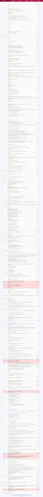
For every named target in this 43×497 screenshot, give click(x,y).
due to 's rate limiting (12, 32)
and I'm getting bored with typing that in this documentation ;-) (15, 237)
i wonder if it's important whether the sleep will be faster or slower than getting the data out (19, 275)
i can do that (9, 78)
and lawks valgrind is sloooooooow (12, 479)
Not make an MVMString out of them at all (13, 74)
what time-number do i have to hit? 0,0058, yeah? (14, 230)
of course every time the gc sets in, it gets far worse (14, 245)
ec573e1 (11, 281)
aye (8, 3)
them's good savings (10, 163)
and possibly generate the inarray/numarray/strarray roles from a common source (17, 413)
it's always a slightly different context (12, 240)
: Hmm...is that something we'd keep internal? (14, 393)
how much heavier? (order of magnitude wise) (13, 111)
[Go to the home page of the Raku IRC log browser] (10, 1)
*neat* (8, 102)
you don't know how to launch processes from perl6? (14, 139)
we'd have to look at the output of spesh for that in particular (15, 383)
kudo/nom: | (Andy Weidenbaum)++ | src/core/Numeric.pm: (16, 282)
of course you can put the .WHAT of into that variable (15, 343)
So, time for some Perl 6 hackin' (11, 41)
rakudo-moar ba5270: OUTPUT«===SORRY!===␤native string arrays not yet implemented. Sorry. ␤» (20, 387)
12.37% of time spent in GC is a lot (12, 252)
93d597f (11, 360)
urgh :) (8, 243)
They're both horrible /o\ (11, 144)
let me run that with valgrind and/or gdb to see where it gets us (15, 478)
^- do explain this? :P (10, 228)
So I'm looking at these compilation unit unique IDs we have (15, 45)
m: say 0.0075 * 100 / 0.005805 (11, 247)
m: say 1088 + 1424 (10, 99)
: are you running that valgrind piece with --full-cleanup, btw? (16, 114)
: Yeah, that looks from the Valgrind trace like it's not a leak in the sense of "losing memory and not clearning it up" (22, 125)
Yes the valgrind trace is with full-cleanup (13, 121)
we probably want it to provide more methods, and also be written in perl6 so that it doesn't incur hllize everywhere (21, 390)
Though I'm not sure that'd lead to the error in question (14, 153)
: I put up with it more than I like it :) (13, 436)
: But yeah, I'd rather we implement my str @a (14, 394)
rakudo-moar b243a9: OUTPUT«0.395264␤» (13, 106)
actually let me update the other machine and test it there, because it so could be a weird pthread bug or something (21, 485)
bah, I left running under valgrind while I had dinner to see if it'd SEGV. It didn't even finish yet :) (21, 264)
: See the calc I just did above (12, 113)
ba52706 (11, 285)
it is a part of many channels (11, 289)
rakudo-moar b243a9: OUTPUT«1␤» (12, 224)
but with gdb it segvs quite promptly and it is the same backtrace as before (17, 482)
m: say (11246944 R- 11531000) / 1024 (12, 92)
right (8, 57)
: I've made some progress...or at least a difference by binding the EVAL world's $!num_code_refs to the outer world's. (21, 411)
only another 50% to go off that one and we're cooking (14, 171)
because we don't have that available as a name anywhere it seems (16, 350)
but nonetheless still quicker (11, 298)
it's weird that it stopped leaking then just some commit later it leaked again (17, 122)
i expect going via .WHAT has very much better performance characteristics (17, 337)
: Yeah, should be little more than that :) (13, 400)
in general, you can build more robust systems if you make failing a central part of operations (19, 133)
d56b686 (11, 453)
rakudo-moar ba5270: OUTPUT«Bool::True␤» (13, 340)
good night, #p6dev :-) (10, 491)
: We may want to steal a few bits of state (13, 415)
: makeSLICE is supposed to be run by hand (14, 451)
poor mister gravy (10, 44)
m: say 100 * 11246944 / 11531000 (12, 89)
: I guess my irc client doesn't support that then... (14, 351)
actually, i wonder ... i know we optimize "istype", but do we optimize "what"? (17, 380)
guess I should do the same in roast (12, 18)
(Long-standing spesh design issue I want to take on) (14, 216)
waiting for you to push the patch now (12, 79)
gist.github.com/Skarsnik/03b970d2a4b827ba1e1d (18, 109)
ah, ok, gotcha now (10, 336)
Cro (18, 494)
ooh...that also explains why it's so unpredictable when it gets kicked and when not (18, 291)
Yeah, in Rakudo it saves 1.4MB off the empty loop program (15, 63)
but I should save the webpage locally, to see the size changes (15, 123)
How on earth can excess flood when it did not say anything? (16, 280)
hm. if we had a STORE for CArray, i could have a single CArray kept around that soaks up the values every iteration (21, 254)
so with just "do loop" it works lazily (12, 229)
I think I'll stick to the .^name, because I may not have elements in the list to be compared (18, 333)
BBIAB (8, 262)
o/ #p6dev (9, 38)
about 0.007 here (10, 234)
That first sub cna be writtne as (11, 186)
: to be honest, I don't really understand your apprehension (15, 442)
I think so (9, 370)
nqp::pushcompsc (15, 151)
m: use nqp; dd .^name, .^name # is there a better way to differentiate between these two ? (21, 302)
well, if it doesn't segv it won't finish (12, 266)
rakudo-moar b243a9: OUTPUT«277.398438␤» (13, 94)
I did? (8, 80)
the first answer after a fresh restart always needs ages (14, 31)
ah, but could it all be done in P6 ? (12, 402)
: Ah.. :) (9, 419)
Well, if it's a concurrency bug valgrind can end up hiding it (15, 274)
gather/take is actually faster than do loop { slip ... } (14, 260)
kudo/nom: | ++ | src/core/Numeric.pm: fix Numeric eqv (14, 286)
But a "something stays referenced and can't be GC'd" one (15, 126)
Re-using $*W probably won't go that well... (13, 148)
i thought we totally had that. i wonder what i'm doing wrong (15, 210)
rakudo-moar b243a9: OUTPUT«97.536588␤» (13, 91)
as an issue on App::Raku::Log (28, 495)
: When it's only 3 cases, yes (12, 422)
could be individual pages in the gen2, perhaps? (13, 129)
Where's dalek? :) (10, 81)
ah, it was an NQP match (11, 86)
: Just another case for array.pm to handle (13, 396)
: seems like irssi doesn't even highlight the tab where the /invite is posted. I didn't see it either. (20, 354)
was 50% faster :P (10, 179)
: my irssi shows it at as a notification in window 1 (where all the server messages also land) (19, 356)
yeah (8, 54)
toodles (8, 493)
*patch (8, 87)
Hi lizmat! (9, 292)
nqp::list (12, 302)
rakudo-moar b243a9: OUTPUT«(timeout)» (13, 227)
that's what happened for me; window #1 (12, 357)
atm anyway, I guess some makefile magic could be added (15, 452)
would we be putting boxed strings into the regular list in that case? (16, 369)
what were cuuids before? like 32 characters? (13, 59)
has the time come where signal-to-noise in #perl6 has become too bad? (16, 10)
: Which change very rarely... (12, 428)
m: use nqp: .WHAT (11, 315)
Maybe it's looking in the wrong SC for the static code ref (14, 167)
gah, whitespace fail (10, 190)
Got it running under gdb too (11, 270)
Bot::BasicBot (11, 32)
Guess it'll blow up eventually (11, 271)
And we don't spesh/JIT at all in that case (13, 215)
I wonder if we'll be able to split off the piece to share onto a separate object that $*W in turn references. (20, 467)
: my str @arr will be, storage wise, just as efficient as (16, 404)
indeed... (9, 406)
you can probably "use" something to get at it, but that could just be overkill (17, 353)
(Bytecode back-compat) (11, 56)
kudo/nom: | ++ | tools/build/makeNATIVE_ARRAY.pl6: (16, 489)
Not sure (9, 278)
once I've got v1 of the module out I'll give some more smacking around (16, 305)
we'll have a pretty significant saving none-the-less (14, 58)
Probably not (9, 152)
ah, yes (8, 14)
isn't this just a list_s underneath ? (12, 388)
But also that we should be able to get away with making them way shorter (17, 47)
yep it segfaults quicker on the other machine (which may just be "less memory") (17, 486)
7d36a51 (11, 391)
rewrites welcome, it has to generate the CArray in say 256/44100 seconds (17, 196)
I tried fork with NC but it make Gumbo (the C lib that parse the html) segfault (17, 138)
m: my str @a (9, 385)
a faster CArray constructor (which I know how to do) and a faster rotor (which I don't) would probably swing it (21, 306)
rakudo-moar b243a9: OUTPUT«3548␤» (12, 160)
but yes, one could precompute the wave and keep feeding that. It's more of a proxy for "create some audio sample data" (21, 205)
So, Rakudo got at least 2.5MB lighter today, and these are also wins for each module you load (19, 104)
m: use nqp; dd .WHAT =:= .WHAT (14, 339)
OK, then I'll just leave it (10, 269)
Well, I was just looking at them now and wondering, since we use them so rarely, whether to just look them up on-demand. (21, 73)
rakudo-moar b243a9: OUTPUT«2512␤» (12, 101)
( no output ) (9, 320)
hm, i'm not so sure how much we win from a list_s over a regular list (16, 368)
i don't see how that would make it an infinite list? (14, 192)
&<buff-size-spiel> (10, 242)
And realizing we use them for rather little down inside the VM (15, 46)
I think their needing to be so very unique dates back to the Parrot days (16, 51)
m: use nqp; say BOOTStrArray (11, 346)
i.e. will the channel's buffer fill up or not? (13, 276)
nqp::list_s (16, 302)
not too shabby (9, 95)
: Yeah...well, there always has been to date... (13, 461)
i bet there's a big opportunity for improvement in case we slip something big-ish (17, 261)
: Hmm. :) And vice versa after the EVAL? (13, 414)
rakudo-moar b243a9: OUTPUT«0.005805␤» (13, 200)
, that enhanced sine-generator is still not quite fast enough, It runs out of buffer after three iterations (21, 295)
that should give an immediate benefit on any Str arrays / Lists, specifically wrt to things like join (19, 366)
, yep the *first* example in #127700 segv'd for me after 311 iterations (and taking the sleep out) (20, 476)
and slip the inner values (10, 184)
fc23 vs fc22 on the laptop (11, 487)
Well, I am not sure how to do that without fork (13, 137)
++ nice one (10, 170)
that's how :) (9, 290)
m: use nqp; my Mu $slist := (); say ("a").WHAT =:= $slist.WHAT (17, 330)
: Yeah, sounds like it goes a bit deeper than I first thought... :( (15, 464)
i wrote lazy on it (10, 218)
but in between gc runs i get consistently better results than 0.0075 (16, 246)
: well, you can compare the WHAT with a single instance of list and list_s (17, 314)
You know (9, 185)
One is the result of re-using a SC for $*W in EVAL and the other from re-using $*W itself (18, 147)
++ (9, 21)
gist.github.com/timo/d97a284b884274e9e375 (13, 244)
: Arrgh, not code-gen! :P (11, 416)
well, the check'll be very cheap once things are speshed (14, 377)
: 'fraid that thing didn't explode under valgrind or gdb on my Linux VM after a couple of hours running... (21, 431)
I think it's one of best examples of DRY (12, 443)
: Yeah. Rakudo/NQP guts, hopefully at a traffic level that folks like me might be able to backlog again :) (20, 66)
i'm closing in (9, 233)
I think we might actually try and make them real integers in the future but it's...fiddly (18, 55)
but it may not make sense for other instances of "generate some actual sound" (17, 259)
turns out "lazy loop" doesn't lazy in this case (13, 203)
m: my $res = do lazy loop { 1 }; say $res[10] (13, 225)
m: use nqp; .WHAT (11, 319)
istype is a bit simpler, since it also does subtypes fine (14, 381)
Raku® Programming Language (24, 494)
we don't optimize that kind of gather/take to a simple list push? (15, 182)
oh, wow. (9, 69)
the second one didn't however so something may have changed (15, 477)
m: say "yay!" (9, 27)
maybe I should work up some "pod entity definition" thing (15, 241)
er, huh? (9, 334)
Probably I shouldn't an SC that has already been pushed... (17, 151)
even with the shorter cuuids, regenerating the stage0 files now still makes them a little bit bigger (19, 96)
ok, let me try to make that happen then (12, 409)
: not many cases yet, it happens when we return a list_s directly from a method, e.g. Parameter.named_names (19, 375)
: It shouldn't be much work (12, 395)
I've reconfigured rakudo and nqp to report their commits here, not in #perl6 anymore (18, 17)
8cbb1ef (11, 489)
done (8, 4)
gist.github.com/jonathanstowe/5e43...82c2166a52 (16, 176)
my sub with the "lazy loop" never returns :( (13, 209)
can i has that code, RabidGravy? (12, 173)
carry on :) (9, 28)
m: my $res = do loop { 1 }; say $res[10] (12, 222)
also (9, 5)
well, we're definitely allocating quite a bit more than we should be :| (16, 307)
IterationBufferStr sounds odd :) (11, 399)
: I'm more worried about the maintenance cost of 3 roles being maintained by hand (18, 426)
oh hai (8, 8)
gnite (9, 475)
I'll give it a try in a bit (10, 250)
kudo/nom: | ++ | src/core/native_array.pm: (15, 391)
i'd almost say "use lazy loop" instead (12, 183)
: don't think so (10, 22)
